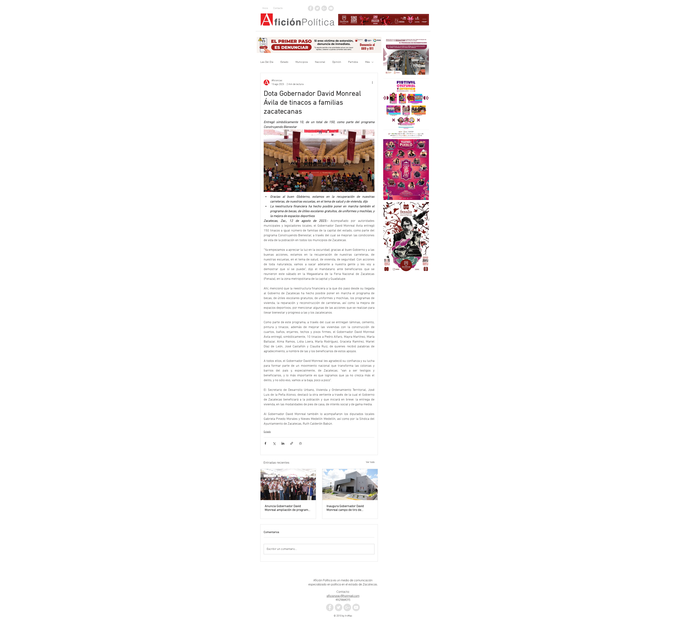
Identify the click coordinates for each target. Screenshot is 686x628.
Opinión (336, 62)
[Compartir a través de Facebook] (265, 443)
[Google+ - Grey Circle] (324, 8)
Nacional (320, 62)
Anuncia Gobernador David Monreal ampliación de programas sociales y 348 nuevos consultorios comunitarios (288, 508)
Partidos (353, 62)
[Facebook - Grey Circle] (310, 8)
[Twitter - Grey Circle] (317, 8)
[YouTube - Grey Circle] (331, 8)
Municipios (301, 62)
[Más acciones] (372, 82)
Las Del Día (266, 62)
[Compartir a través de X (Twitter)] (274, 443)
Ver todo (370, 462)
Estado (284, 62)
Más (367, 62)
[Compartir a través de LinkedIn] (283, 443)
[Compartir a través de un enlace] (291, 443)
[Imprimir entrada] (300, 443)
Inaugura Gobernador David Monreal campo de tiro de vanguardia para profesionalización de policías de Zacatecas (349, 508)
